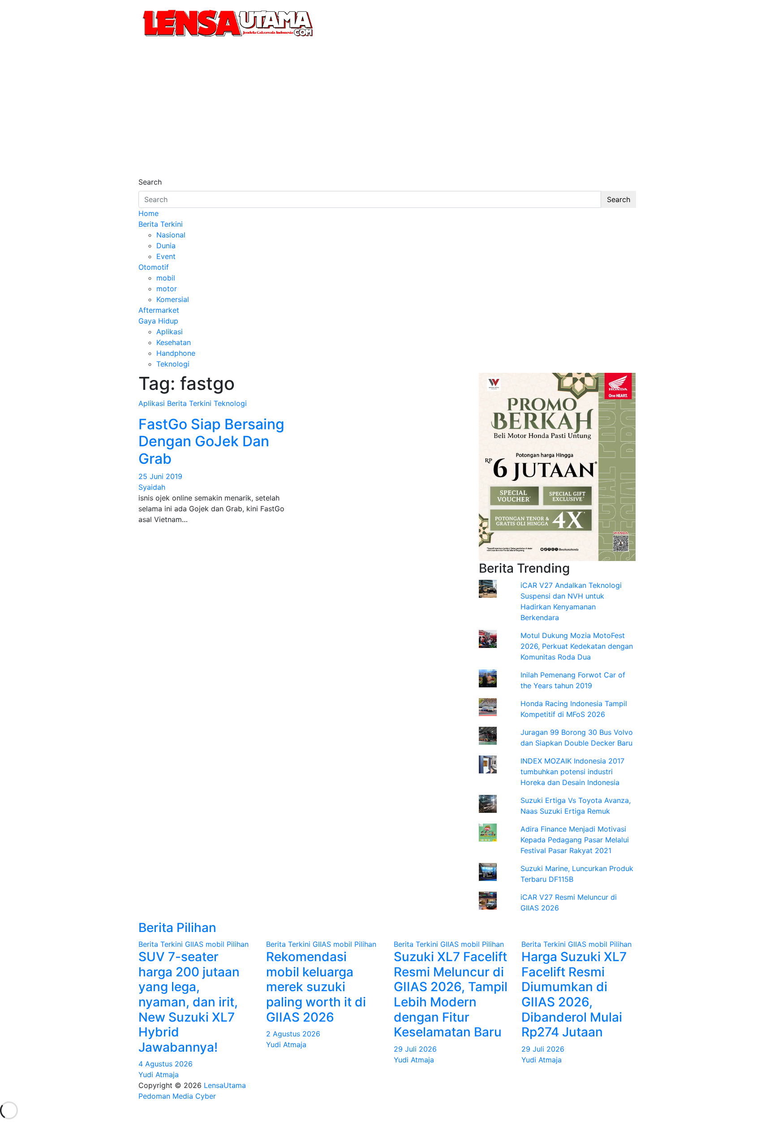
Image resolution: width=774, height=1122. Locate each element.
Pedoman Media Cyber (177, 1096)
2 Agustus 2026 (293, 1033)
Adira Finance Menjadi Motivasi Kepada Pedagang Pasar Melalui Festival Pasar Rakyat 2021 (574, 839)
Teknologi (172, 363)
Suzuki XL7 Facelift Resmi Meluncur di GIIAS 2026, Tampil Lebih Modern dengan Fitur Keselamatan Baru (450, 994)
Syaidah (151, 487)
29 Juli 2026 (415, 1048)
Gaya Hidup (158, 320)
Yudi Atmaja (158, 1074)
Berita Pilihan (177, 927)
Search (150, 181)
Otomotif (153, 267)
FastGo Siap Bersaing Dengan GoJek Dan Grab (211, 441)
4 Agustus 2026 (165, 1063)
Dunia (166, 245)
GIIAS (194, 944)
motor (166, 288)
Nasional (170, 234)
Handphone (175, 353)
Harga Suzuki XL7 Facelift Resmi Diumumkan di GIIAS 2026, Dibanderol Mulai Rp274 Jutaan (574, 994)
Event (166, 256)
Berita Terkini (160, 224)
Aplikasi (169, 331)
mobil (165, 277)
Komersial (172, 299)
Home (148, 213)
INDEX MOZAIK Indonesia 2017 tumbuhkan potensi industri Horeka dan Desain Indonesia (572, 771)
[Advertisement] (387, 109)
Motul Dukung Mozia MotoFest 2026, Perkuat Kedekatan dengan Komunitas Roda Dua (576, 646)
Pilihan (238, 944)
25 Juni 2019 (160, 476)
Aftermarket (158, 310)
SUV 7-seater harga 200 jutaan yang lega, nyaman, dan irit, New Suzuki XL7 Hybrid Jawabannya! (189, 1002)
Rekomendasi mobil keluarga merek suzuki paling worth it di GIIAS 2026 (316, 986)
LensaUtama (225, 1085)
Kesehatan (173, 342)
